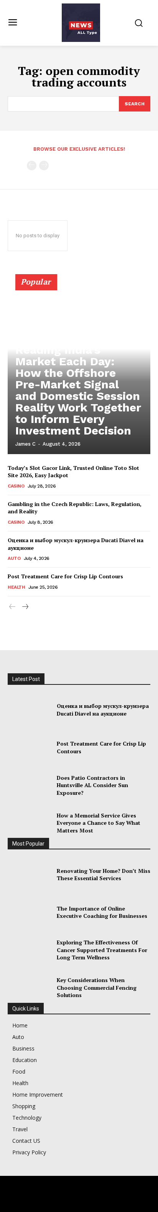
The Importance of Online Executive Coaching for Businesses (102, 912)
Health (16, 587)
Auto (14, 558)
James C (25, 444)
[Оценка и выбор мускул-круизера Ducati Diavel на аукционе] (29, 710)
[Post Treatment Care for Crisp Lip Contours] (29, 747)
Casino (16, 486)
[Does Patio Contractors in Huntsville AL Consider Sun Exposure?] (29, 785)
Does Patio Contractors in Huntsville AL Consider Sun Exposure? (92, 785)
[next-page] (25, 607)
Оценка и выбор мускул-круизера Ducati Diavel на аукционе (103, 709)
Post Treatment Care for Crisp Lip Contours (65, 576)
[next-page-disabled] (44, 165)
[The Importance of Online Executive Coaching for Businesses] (29, 912)
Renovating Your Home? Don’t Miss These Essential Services (103, 874)
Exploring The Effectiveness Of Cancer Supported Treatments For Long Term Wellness (102, 950)
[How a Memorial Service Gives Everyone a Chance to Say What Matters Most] (29, 823)
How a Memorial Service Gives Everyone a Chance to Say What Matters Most (98, 823)
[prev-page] (31, 165)
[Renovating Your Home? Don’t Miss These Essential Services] (29, 874)
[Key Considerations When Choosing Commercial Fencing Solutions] (29, 988)
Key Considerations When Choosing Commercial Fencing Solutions (97, 987)
